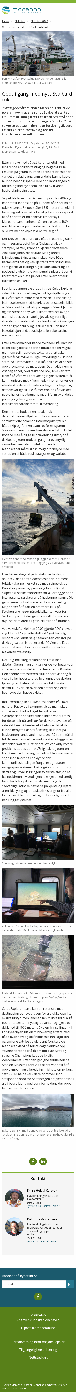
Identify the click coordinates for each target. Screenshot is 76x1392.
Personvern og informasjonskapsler (38, 1342)
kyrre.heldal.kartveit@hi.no (43, 1206)
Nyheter (20, 21)
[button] (62, 11)
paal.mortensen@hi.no (41, 1241)
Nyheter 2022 (39, 21)
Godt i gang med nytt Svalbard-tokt (25, 27)
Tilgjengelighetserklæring (38, 1349)
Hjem (5, 21)
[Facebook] (33, 1161)
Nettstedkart (38, 1357)
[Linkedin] (43, 1161)
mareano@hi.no (43, 1328)
